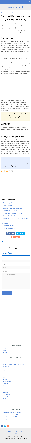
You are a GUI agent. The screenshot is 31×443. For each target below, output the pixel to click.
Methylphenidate (7, 394)
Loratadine (5, 392)
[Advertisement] (15, 87)
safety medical (15, 7)
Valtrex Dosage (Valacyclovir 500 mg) (11, 414)
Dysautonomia (6, 366)
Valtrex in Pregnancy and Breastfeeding (12, 412)
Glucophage (5, 385)
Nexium (4, 398)
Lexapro (5, 390)
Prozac (4, 350)
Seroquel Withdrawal (8, 225)
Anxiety (4, 362)
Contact (29, 2)
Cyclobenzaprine (7, 381)
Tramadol (5, 402)
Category (9, 228)
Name (3, 258)
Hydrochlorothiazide (7, 387)
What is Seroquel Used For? (10, 205)
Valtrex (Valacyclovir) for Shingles (10, 419)
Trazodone (5, 405)
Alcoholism (5, 360)
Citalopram (5, 379)
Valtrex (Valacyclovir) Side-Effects (11, 416)
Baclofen (5, 377)
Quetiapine (14, 12)
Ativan (4, 373)
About (15, 431)
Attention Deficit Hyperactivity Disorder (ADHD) (14, 364)
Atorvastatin (5, 375)
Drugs (6, 2)
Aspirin (4, 370)
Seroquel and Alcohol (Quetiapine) (12, 213)
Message (4, 271)
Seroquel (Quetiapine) (9, 203)
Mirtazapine (5, 396)
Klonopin (5, 348)
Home (2, 2)
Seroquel (5, 352)
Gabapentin (5, 383)
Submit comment (7, 293)
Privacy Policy (15, 433)
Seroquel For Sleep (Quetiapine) (12, 216)
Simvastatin (5, 400)
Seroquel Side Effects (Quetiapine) (12, 208)
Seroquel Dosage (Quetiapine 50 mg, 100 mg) (15, 218)
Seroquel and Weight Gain (10, 210)
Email (3, 264)
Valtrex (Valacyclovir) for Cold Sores (11, 421)
